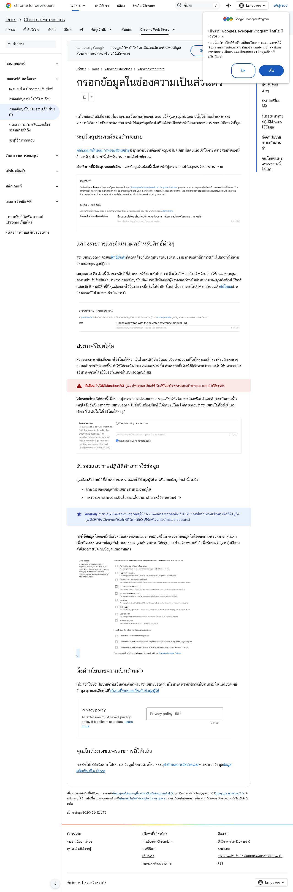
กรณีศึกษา (102, 5)
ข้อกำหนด (73, 882)
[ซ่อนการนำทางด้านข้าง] (55, 883)
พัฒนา (52, 29)
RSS (220, 863)
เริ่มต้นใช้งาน (31, 29)
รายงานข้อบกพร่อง (79, 841)
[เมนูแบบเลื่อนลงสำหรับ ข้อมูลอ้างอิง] (111, 29)
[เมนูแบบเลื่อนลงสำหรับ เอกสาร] (85, 5)
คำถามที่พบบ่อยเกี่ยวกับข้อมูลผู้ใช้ (134, 691)
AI (81, 29)
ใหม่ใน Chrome (144, 5)
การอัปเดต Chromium (157, 841)
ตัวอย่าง (127, 29)
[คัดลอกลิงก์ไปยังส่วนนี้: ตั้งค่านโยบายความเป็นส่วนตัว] (147, 671)
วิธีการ (68, 29)
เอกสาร (75, 5)
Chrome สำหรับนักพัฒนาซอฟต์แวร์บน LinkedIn (250, 856)
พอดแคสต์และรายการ (156, 863)
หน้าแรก (81, 69)
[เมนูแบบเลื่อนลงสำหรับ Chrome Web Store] (175, 29)
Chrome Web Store (155, 29)
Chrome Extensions (44, 20)
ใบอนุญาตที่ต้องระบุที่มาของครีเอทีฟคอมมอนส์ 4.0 (143, 793)
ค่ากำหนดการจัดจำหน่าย (181, 764)
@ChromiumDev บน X (234, 841)
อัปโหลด (226, 286)
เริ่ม (271, 70)
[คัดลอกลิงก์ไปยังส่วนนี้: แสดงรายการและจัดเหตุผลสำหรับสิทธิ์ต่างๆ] (179, 244)
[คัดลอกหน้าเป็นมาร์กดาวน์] (84, 97)
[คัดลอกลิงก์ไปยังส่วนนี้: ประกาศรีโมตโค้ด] (118, 346)
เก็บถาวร (148, 856)
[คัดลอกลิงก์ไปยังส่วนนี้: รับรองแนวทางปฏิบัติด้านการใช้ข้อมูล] (163, 466)
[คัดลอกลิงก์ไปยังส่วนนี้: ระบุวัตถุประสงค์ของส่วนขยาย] (147, 137)
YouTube (224, 849)
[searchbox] (30, 44)
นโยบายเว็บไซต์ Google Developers (142, 798)
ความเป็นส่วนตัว (95, 882)
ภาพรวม (10, 29)
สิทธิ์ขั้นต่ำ (118, 257)
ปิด (243, 70)
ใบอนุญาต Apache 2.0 (229, 793)
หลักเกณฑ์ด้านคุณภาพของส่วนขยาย (102, 150)
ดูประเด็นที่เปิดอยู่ (79, 849)
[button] (27, 64)
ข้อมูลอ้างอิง (98, 29)
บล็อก (121, 5)
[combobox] (197, 5)
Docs (10, 20)
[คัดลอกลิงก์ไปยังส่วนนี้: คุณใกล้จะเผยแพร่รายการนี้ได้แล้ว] (156, 751)
